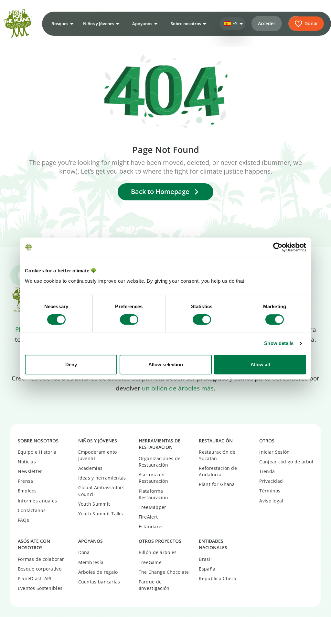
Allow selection (165, 364)
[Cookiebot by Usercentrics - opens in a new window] (278, 247)
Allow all (260, 364)
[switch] (129, 319)
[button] (61, 23)
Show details (279, 343)
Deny (71, 364)
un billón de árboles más (178, 388)
